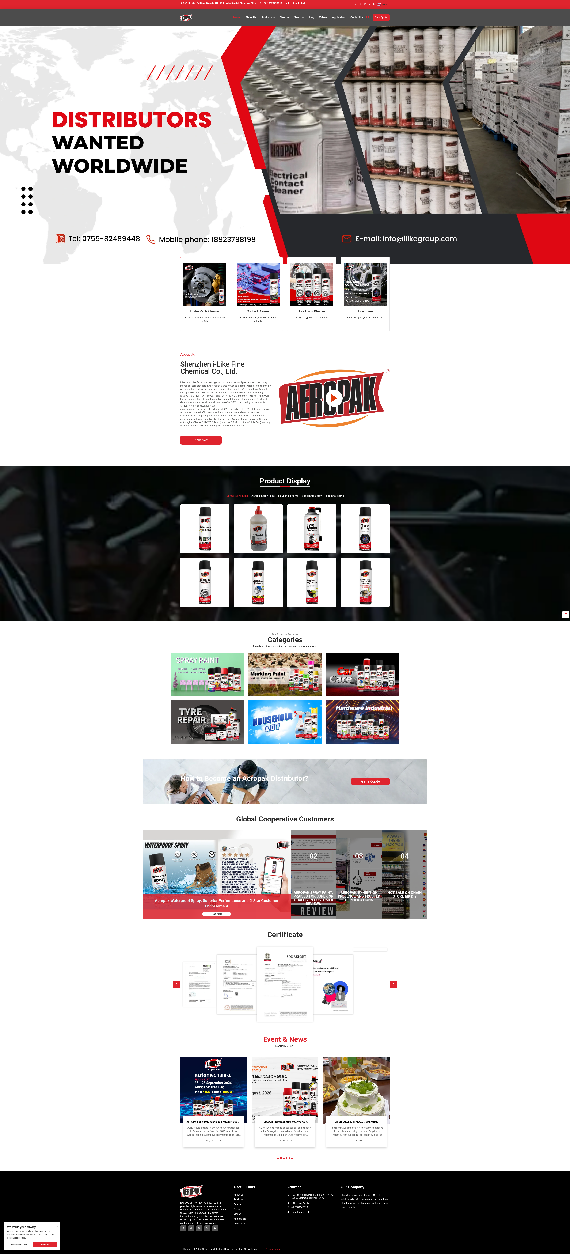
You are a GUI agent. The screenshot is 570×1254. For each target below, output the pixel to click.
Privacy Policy (272, 1249)
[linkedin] (374, 4)
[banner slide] (285, 144)
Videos (323, 17)
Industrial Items (334, 495)
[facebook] (356, 4)
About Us (251, 17)
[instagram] (365, 4)
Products (266, 17)
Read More (216, 914)
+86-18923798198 (272, 3)
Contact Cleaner (258, 311)
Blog (311, 17)
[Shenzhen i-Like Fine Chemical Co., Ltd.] (196, 17)
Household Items (288, 495)
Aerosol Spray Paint (263, 495)
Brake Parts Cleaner (205, 311)
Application (338, 17)
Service (284, 17)
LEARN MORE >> (285, 1045)
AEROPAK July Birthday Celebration (356, 1121)
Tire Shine (365, 311)
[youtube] (360, 4)
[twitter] (369, 4)
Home (236, 17)
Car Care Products (237, 495)
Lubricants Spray (312, 495)
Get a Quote (381, 17)
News (297, 17)
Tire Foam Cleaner (311, 311)
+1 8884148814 (299, 1207)
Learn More (201, 440)
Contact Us (357, 17)
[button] (176, 984)
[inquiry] (565, 614)
